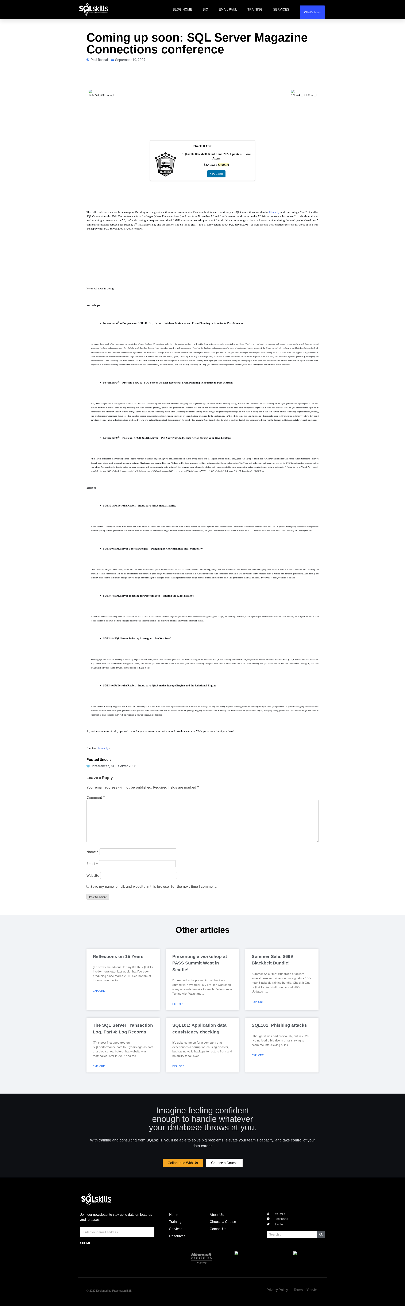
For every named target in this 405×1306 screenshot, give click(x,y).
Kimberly (274, 212)
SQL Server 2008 (123, 766)
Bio (205, 9)
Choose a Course (223, 1222)
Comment (95, 797)
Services (281, 9)
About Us (217, 1215)
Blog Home (182, 9)
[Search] (321, 1234)
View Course (216, 173)
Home (173, 1215)
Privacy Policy (277, 1290)
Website (92, 875)
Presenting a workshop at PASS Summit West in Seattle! (199, 963)
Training (255, 9)
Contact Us (218, 1229)
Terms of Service (306, 1290)
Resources (177, 1236)
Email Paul (228, 9)
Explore (99, 990)
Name (92, 852)
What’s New (312, 12)
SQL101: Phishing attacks (279, 1025)
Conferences (99, 766)
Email (92, 864)
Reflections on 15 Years (118, 956)
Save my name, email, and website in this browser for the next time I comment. (153, 886)
